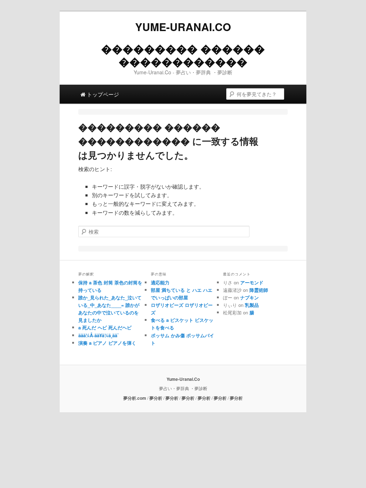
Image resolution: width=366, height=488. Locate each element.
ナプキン (249, 297)
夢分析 (155, 398)
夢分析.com (134, 398)
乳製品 (252, 305)
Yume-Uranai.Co (183, 26)
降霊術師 (258, 290)
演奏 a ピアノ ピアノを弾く (107, 342)
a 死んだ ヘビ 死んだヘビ (105, 327)
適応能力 (160, 282)
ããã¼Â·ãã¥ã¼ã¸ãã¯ (98, 335)
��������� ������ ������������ (183, 55)
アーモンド (251, 282)
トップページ (102, 94)
